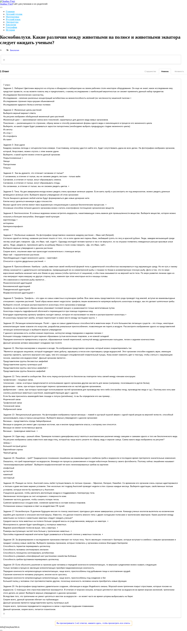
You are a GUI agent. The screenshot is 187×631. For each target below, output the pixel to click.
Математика (12, 17)
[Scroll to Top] (1, 630)
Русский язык (13, 19)
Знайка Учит (6, 4)
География (11, 27)
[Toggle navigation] (1, 7)
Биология (11, 24)
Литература (12, 22)
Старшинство (150, 71)
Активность (179, 71)
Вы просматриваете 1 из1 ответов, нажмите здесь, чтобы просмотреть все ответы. (93, 623)
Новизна (165, 71)
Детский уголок (14, 14)
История (10, 30)
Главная (10, 11)
